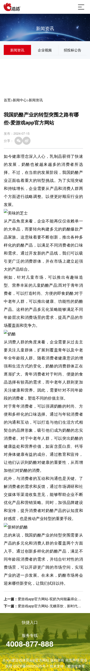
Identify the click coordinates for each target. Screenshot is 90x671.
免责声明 (72, 659)
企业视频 (45, 49)
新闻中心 (20, 99)
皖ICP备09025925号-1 (31, 665)
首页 (7, 99)
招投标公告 (72, 49)
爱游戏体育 (76, 665)
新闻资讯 (17, 49)
